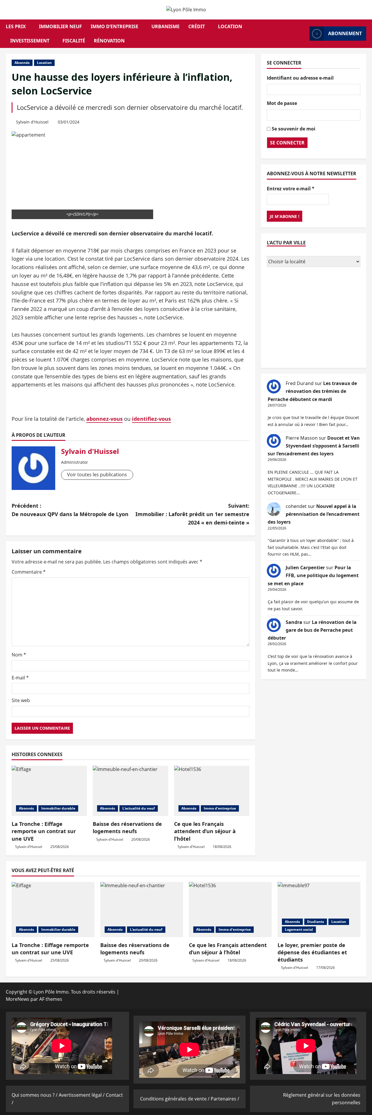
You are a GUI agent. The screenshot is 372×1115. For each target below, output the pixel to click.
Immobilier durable (58, 808)
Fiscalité (73, 40)
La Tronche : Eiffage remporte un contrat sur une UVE (44, 831)
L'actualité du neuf (138, 808)
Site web (21, 700)
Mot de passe (282, 103)
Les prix (16, 26)
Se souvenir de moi (293, 128)
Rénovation (109, 40)
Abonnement (345, 33)
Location (230, 26)
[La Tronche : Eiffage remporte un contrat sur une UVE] (49, 791)
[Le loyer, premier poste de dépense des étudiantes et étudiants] (319, 909)
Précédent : (70, 510)
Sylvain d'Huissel (32, 122)
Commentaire (29, 572)
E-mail (20, 677)
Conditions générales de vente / (175, 1099)
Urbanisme (165, 26)
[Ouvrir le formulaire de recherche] (303, 33)
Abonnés (22, 62)
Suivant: (192, 514)
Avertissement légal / (82, 1095)
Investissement (29, 40)
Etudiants (315, 921)
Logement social (299, 929)
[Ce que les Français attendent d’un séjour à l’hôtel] (211, 791)
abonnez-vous (104, 418)
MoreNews (17, 999)
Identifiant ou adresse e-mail (300, 77)
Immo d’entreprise (114, 26)
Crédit (196, 26)
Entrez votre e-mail (290, 188)
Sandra (294, 622)
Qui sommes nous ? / (35, 1095)
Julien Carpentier (305, 567)
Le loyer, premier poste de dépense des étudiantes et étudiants (312, 952)
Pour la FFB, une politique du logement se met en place (313, 575)
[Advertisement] (313, 318)
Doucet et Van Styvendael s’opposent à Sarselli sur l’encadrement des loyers (314, 445)
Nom (19, 655)
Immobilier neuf (60, 26)
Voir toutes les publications (97, 474)
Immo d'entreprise (220, 808)
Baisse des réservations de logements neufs (127, 827)
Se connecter (287, 142)
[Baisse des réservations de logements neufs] (130, 791)
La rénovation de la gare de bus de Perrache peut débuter (312, 630)
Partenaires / (225, 1099)
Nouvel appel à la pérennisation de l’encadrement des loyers (314, 514)
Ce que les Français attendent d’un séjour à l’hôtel (205, 831)
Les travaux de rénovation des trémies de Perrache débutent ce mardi (312, 391)
